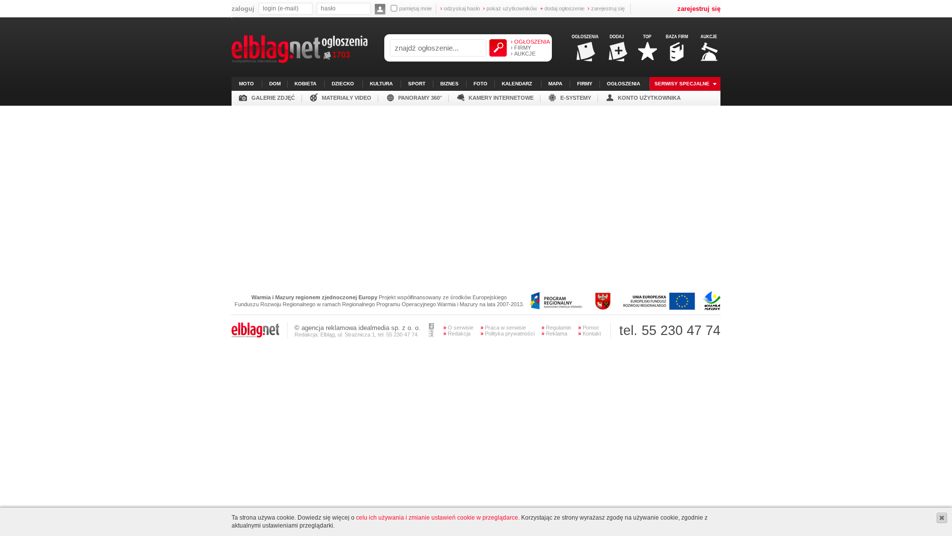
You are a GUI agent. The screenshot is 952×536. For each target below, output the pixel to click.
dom (275, 83)
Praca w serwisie (503, 328)
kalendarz (517, 83)
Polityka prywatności (507, 333)
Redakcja (457, 333)
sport (416, 83)
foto (480, 83)
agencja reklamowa (329, 328)
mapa (555, 83)
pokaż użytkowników (510, 8)
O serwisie (458, 328)
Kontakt (589, 333)
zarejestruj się (606, 8)
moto (246, 83)
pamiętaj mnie (415, 8)
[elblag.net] (255, 335)
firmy (585, 83)
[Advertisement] (476, 175)
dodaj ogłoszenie (562, 8)
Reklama (554, 333)
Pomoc (588, 328)
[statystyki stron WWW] (431, 335)
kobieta (305, 83)
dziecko (343, 83)
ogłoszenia (623, 83)
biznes (449, 83)
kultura (381, 83)
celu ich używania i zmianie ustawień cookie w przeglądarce (437, 517)
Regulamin (556, 328)
